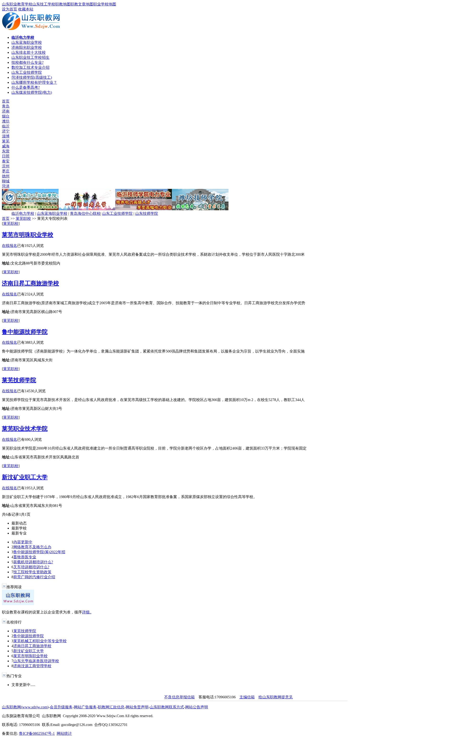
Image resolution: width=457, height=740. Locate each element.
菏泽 (6, 186)
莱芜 (6, 141)
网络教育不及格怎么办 (32, 547)
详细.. (86, 612)
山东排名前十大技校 (28, 52)
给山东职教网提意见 (275, 697)
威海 (6, 146)
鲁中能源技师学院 (25, 332)
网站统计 (64, 733)
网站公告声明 (196, 707)
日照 (6, 156)
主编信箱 (247, 697)
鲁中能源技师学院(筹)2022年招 (39, 552)
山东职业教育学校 (17, 4)
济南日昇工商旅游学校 (30, 283)
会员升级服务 (61, 707)
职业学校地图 (104, 4)
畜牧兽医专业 (24, 557)
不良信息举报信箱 (179, 697)
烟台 (6, 116)
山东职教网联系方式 (167, 707)
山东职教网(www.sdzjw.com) (25, 707)
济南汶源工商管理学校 (32, 666)
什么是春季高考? (25, 87)
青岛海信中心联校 (85, 213)
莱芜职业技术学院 (25, 429)
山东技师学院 (146, 213)
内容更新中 (22, 542)
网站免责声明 (137, 707)
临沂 (6, 126)
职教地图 (62, 4)
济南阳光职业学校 (26, 47)
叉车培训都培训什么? (31, 567)
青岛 (6, 106)
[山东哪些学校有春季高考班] (87, 209)
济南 (6, 111)
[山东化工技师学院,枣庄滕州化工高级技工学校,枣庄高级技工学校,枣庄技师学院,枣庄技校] (30, 209)
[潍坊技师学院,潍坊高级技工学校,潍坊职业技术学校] (200, 209)
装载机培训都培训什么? (33, 562)
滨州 (6, 166)
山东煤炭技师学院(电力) (31, 92)
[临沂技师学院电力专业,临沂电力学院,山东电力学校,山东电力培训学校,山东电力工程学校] (143, 209)
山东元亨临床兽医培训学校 (36, 661)
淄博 (6, 136)
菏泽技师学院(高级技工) (31, 77)
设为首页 (9, 9)
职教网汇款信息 (111, 707)
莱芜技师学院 (19, 380)
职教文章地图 (81, 4)
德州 (6, 176)
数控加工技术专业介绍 (30, 67)
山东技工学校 (43, 4)
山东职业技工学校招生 (30, 57)
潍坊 (6, 121)
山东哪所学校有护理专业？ (34, 82)
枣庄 (6, 171)
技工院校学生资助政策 (32, 572)
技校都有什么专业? (27, 62)
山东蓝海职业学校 (26, 42)
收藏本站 (25, 9)
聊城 (6, 181)
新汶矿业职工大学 (25, 477)
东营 (6, 151)
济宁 (6, 131)
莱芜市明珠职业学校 (27, 235)
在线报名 (9, 246)
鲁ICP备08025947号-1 (37, 733)
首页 (6, 101)
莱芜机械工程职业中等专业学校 (40, 641)
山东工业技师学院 (26, 72)
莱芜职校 (23, 218)
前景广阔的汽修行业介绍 (34, 577)
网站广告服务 (85, 707)
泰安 (6, 161)
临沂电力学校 (22, 213)
